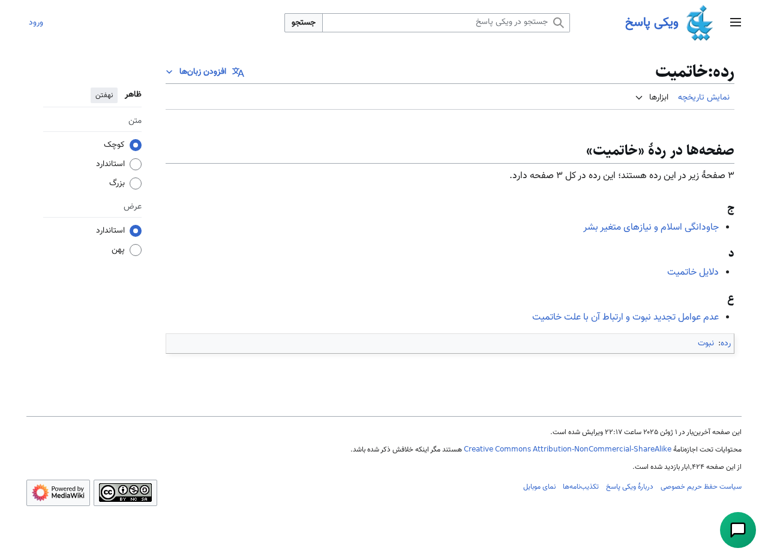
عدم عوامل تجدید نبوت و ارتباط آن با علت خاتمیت (625, 317)
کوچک (114, 145)
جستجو (304, 22)
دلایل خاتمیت (693, 272)
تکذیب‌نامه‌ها (581, 486)
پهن (118, 250)
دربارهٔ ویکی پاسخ (629, 486)
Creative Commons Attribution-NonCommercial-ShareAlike (567, 449)
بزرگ (117, 183)
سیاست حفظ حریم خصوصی (701, 486)
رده (726, 343)
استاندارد (110, 164)
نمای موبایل (539, 486)
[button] (735, 23)
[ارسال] (738, 530)
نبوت (706, 343)
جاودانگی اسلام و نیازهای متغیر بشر (651, 227)
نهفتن (104, 95)
